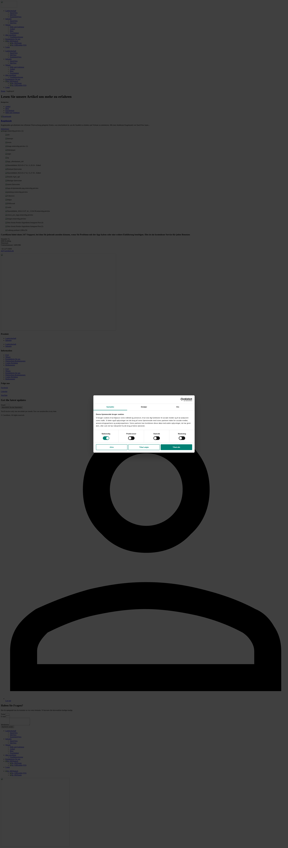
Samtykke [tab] (110, 407)
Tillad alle (176, 447)
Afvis (112, 447)
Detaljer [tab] (144, 407)
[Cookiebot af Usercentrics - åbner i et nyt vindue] (182, 399)
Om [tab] (177, 407)
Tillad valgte (144, 447)
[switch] (131, 438)
